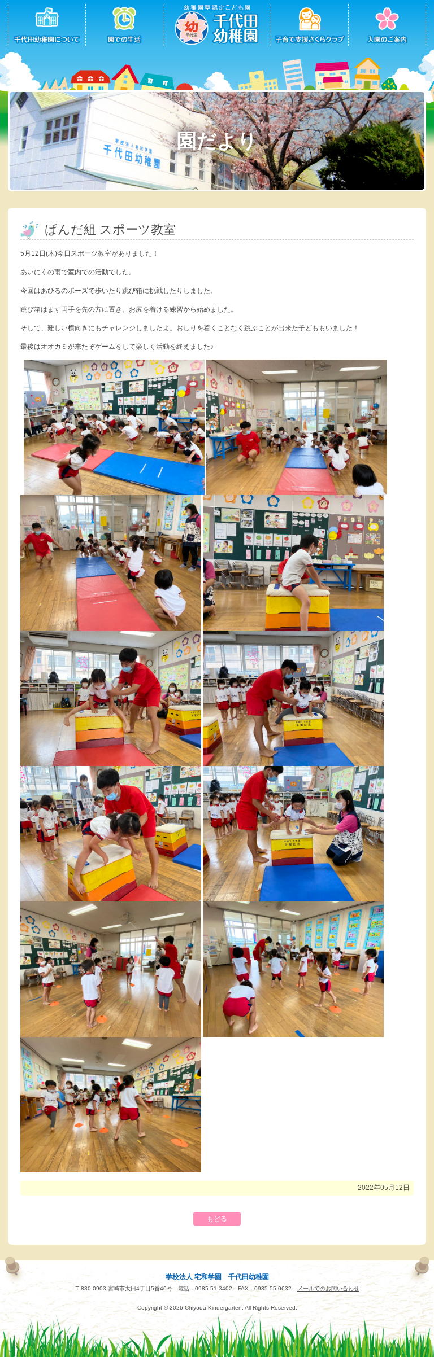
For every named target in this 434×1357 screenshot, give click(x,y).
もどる (217, 1218)
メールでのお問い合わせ (328, 1288)
